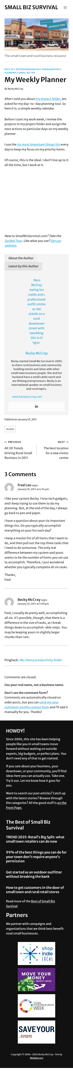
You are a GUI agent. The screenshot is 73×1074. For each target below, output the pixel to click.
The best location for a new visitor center (56, 450)
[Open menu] (65, 7)
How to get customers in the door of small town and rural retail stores (35, 889)
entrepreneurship (28, 69)
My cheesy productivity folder (40, 660)
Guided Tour (13, 241)
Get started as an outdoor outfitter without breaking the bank (34, 874)
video (10, 429)
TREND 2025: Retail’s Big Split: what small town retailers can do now (35, 839)
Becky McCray (15, 88)
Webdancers (36, 1058)
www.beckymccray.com (27, 396)
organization (51, 69)
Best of (9, 69)
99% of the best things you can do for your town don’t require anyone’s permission (36, 856)
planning (10, 72)
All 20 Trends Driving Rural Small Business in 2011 (18, 450)
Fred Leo (24, 485)
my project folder (48, 99)
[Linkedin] (36, 406)
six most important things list (38, 144)
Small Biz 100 (27, 72)
